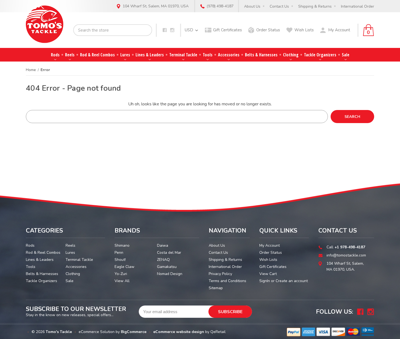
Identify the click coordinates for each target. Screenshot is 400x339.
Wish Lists (304, 30)
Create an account (292, 280)
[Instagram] (172, 30)
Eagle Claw (124, 266)
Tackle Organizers (320, 55)
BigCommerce (133, 331)
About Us (252, 6)
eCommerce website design (178, 331)
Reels (70, 55)
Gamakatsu (167, 266)
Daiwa (162, 245)
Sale (345, 55)
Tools (208, 55)
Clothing (291, 55)
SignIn (264, 280)
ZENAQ (163, 259)
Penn (119, 252)
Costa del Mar (169, 252)
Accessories (228, 55)
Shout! (120, 259)
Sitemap (216, 288)
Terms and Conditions (227, 280)
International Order (357, 6)
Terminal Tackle (183, 55)
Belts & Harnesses (261, 55)
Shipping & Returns (315, 6)
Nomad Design (169, 273)
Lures (125, 55)
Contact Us (279, 6)
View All (122, 280)
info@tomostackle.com (346, 255)
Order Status (268, 30)
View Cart (268, 273)
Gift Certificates (227, 30)
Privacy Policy (220, 273)
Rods (55, 55)
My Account (339, 30)
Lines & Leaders (150, 55)
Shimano (122, 245)
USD (189, 30)
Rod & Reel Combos (97, 55)
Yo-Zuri (121, 273)
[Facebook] (164, 30)
